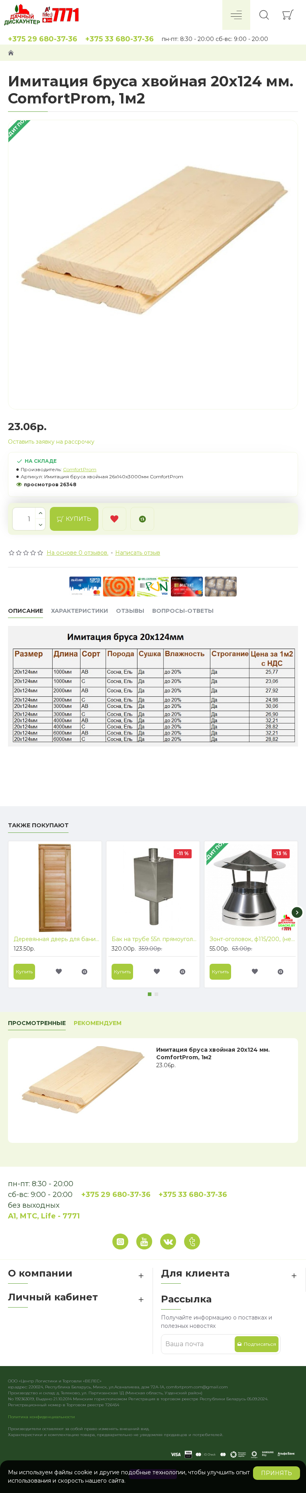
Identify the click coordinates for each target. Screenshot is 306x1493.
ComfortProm (79, 469)
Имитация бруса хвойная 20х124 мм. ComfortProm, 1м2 (213, 1053)
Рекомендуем (98, 1023)
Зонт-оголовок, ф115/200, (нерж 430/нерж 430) (253, 939)
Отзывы (130, 611)
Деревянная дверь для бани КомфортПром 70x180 (57, 939)
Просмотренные (37, 1023)
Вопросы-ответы (183, 611)
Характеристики (79, 611)
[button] (9, 912)
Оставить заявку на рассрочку (51, 441)
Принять (276, 1473)
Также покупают (38, 825)
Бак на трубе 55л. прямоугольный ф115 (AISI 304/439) (155, 939)
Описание (25, 611)
